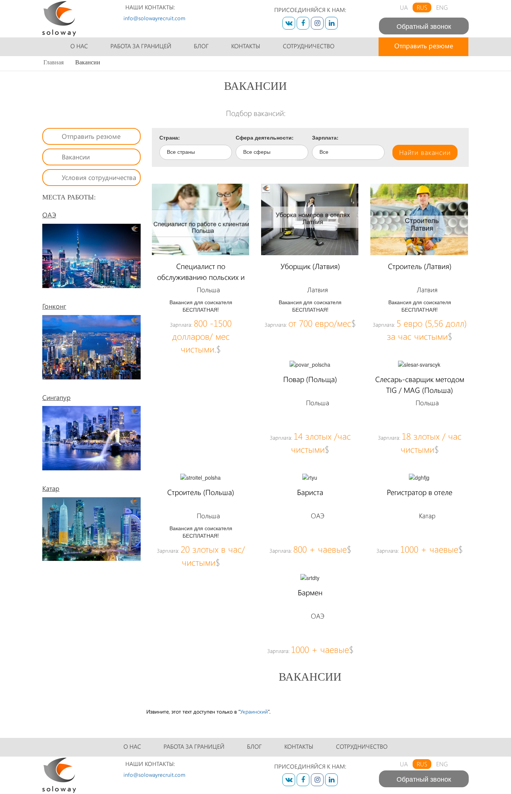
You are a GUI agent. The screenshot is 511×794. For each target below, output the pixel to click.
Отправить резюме (423, 45)
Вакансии (76, 156)
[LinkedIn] (331, 23)
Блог (201, 46)
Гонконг (54, 306)
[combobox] (195, 152)
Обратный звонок (424, 26)
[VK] (288, 23)
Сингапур (56, 397)
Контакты (245, 46)
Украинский (254, 711)
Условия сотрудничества (99, 177)
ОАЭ (49, 214)
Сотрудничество (308, 46)
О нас (79, 46)
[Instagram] (317, 23)
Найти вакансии (425, 152)
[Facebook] (303, 23)
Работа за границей (140, 46)
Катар (50, 488)
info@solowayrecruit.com (154, 18)
